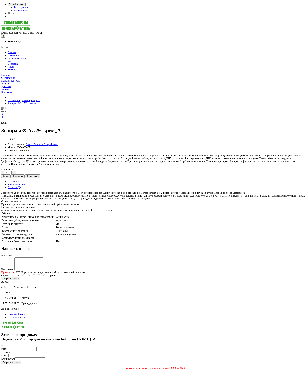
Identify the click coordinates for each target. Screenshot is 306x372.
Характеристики (17, 184)
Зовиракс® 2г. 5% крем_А (22, 103)
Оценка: (5, 275)
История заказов (17, 317)
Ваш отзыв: (7, 269)
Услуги (11, 61)
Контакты (13, 69)
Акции (11, 66)
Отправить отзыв (11, 278)
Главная (12, 52)
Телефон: (6, 352)
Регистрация (21, 7)
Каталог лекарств (17, 58)
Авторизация (21, 10)
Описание (13, 181)
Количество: (8, 359)
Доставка (13, 63)
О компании (14, 55)
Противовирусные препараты (24, 100)
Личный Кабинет (17, 314)
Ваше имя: (7, 255)
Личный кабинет (16, 4)
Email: (4, 355)
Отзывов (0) (14, 187)
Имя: (4, 348)
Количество (7, 169)
